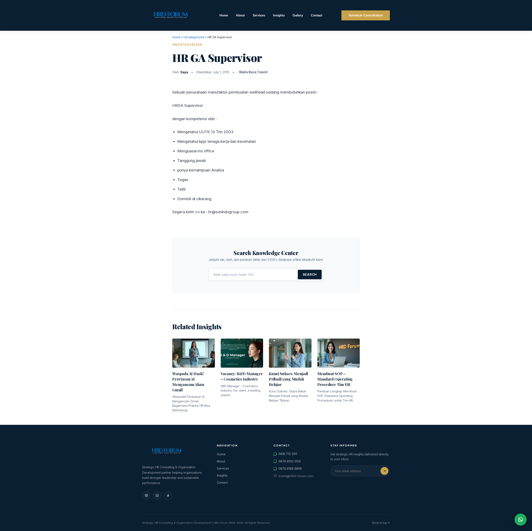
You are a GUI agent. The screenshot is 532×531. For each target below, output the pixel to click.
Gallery (298, 15)
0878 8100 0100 (289, 461)
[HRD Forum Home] (171, 15)
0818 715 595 (287, 454)
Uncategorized (194, 37)
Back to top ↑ (381, 522)
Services (259, 15)
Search (310, 274)
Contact (316, 15)
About (240, 15)
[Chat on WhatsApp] (521, 520)
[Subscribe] (384, 471)
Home (223, 15)
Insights (279, 15)
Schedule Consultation (366, 15)
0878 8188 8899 (290, 468)
